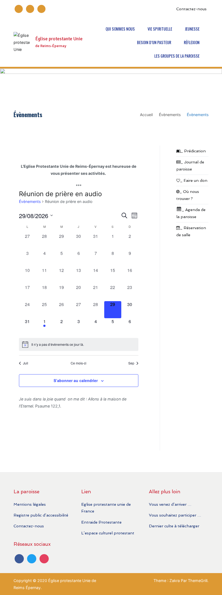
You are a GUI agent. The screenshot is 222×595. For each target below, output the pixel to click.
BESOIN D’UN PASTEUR (154, 42)
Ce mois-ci (78, 363)
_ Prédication (193, 151)
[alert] (78, 344)
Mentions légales (30, 504)
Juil (25, 363)
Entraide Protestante (101, 522)
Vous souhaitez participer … (175, 515)
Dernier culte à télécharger (174, 526)
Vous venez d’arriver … (170, 504)
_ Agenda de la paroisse (190, 213)
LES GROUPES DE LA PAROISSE (177, 56)
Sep (131, 363)
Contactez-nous (191, 8)
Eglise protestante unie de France (106, 508)
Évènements (30, 201)
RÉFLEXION (192, 42)
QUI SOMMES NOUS (120, 29)
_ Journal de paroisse (190, 165)
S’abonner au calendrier (76, 380)
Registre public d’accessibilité (41, 515)
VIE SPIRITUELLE (160, 29)
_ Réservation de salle (191, 231)
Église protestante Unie (59, 39)
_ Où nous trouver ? (187, 195)
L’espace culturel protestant (107, 533)
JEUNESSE (192, 29)
